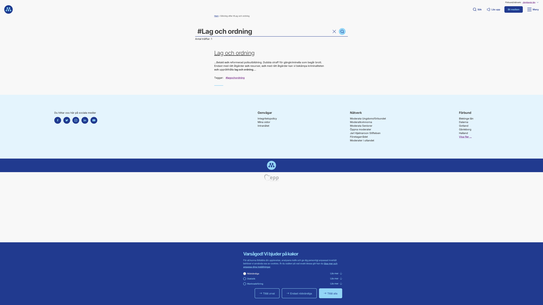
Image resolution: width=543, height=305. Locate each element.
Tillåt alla (332, 293)
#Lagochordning (235, 77)
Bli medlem (513, 9)
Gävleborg (465, 129)
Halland (463, 133)
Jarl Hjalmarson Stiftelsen (365, 133)
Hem (216, 16)
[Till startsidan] (8, 9)
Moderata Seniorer (361, 125)
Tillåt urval (269, 293)
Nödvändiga (253, 273)
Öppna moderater (360, 129)
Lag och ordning (234, 53)
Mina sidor (264, 122)
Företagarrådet (359, 136)
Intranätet (263, 125)
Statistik (251, 278)
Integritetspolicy (267, 118)
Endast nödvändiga (301, 293)
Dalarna (463, 122)
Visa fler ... (465, 136)
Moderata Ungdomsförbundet (368, 118)
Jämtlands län (528, 2)
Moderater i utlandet (362, 140)
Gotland (463, 125)
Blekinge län (466, 118)
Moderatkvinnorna (361, 122)
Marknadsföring (255, 283)
